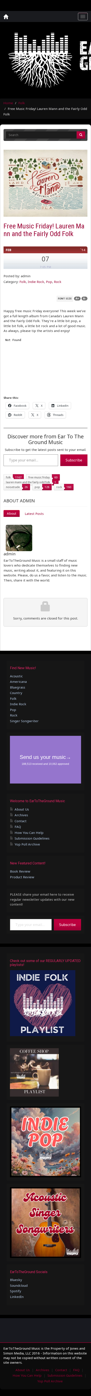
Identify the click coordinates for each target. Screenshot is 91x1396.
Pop (49, 281)
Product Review (22, 877)
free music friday (39, 477)
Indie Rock (36, 281)
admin (9, 553)
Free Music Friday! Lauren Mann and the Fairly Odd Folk (44, 230)
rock (59, 487)
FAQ (18, 826)
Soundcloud (19, 1285)
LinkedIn (17, 1296)
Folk (21, 103)
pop (37, 487)
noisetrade (13, 487)
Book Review (20, 871)
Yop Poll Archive (27, 844)
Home (8, 103)
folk (8, 477)
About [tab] (11, 513)
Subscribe (74, 460)
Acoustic (16, 676)
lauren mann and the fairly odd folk (28, 482)
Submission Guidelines (32, 838)
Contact (21, 821)
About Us (22, 809)
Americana (18, 681)
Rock (57, 281)
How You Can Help (29, 832)
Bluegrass (17, 687)
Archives (21, 815)
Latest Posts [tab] (34, 513)
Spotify (15, 1291)
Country (16, 693)
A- (84, 298)
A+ (77, 298)
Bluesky (16, 1280)
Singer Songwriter (24, 721)
